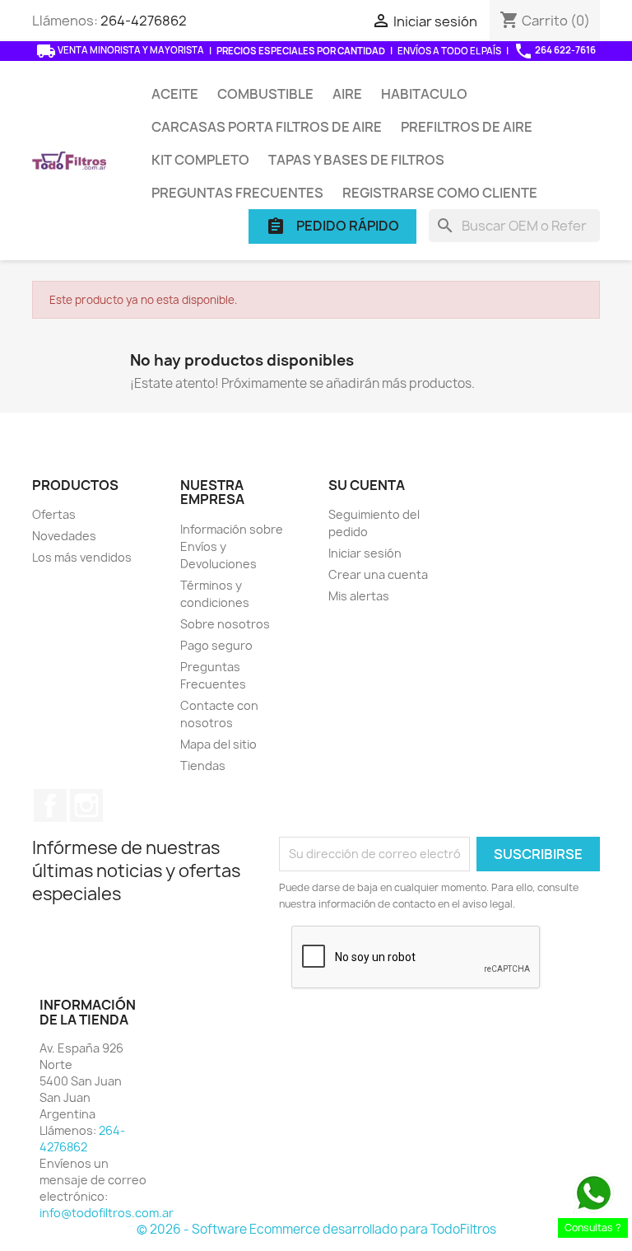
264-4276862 (143, 21)
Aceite (174, 94)
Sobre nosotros (225, 624)
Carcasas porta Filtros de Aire (266, 127)
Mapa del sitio (218, 744)
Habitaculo (424, 94)
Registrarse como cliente (439, 193)
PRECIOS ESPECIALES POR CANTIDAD (300, 50)
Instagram (86, 805)
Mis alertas (358, 596)
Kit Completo (200, 160)
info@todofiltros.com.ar (107, 1213)
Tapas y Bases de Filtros (356, 160)
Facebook (50, 805)
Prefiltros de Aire (466, 127)
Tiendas (202, 765)
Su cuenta (366, 485)
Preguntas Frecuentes (237, 193)
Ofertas (54, 514)
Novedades (64, 536)
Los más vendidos (82, 557)
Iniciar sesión (365, 553)
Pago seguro (216, 645)
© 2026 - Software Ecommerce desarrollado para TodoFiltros (316, 1229)
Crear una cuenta (378, 574)
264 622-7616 (555, 51)
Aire (347, 94)
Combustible (265, 94)
